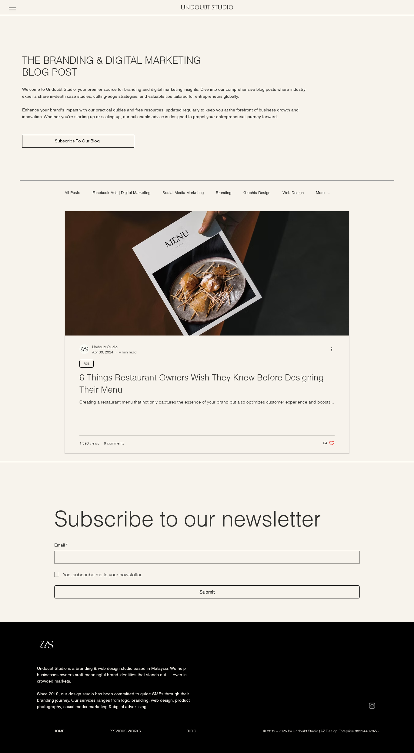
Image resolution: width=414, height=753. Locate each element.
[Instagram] (372, 706)
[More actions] (333, 349)
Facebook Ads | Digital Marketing (121, 192)
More (320, 192)
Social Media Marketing (183, 192)
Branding (223, 192)
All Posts (72, 192)
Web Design (293, 192)
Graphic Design (256, 192)
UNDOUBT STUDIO (207, 7)
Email (61, 545)
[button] (12, 9)
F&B (86, 364)
